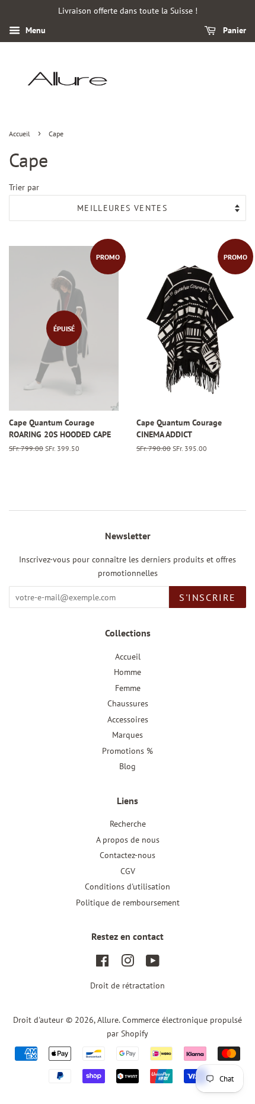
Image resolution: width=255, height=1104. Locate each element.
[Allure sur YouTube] (153, 963)
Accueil (19, 133)
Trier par (24, 187)
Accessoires (127, 719)
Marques (127, 734)
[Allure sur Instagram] (127, 963)
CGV (127, 871)
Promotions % (127, 750)
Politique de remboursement (128, 902)
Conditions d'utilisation (127, 886)
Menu (34, 30)
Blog (127, 766)
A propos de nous (128, 839)
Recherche (128, 823)
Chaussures (127, 703)
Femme (128, 688)
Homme (127, 672)
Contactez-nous (127, 855)
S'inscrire (207, 597)
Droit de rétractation (127, 985)
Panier (233, 30)
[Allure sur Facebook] (102, 963)
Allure (108, 1020)
